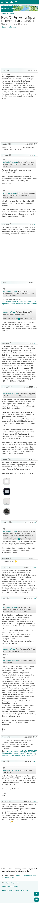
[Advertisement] (19, 48)
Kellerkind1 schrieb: (10, 162)
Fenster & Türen (8, 14)
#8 (35, 522)
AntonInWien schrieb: (11, 770)
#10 (35, 568)
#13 (35, 761)
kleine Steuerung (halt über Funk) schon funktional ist (19, 395)
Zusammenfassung (9, 27)
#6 (35, 387)
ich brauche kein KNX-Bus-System (19, 662)
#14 (35, 801)
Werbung (24, 890)
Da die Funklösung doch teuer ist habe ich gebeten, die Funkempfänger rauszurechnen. (17, 609)
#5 (35, 343)
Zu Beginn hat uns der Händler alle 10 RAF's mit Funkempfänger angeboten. (19, 164)
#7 (35, 459)
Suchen (6, 883)
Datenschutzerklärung (10, 886)
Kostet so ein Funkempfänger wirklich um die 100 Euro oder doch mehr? (18, 293)
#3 (35, 224)
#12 (35, 737)
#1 (35, 144)
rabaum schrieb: (9, 312)
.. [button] (19, 320)
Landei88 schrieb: (10, 193)
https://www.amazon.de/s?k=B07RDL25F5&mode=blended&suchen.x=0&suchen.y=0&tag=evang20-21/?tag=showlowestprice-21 (19, 753)
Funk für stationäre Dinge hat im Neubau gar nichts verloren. (19, 650)
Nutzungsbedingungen (10, 890)
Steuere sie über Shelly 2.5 (17, 771)
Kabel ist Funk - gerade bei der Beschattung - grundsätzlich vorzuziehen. (19, 195)
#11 (35, 598)
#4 (35, 282)
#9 (35, 558)
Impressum (15, 883)
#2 (35, 155)
